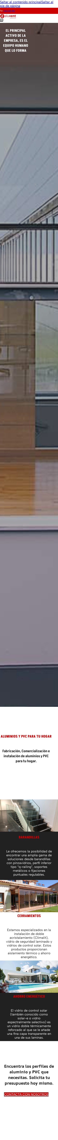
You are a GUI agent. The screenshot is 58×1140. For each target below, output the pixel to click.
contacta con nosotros (26, 1094)
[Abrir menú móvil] (1, 20)
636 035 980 (9, 11)
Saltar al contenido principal (20, 2)
